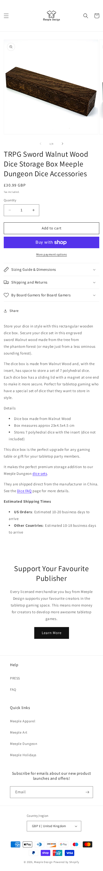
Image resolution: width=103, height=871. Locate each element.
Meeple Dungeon (23, 743)
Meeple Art (19, 732)
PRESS (15, 678)
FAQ (13, 689)
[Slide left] (40, 143)
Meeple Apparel (22, 721)
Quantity (10, 200)
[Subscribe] (87, 792)
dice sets (39, 473)
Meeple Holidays (23, 755)
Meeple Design (43, 862)
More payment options (51, 254)
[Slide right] (62, 143)
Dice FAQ (24, 490)
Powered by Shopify (66, 862)
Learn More (52, 632)
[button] (6, 15)
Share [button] (14, 310)
